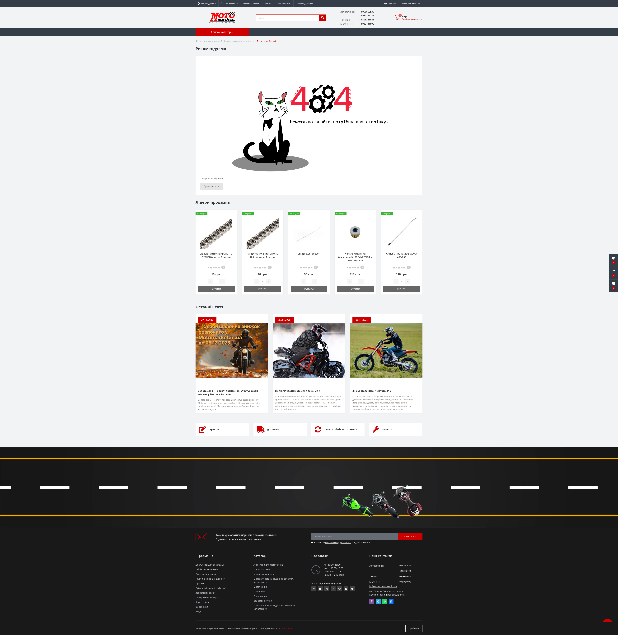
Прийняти (414, 628)
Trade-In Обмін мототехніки (340, 429)
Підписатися (410, 536)
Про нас (200, 583)
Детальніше (286, 628)
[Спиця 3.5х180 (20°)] (309, 232)
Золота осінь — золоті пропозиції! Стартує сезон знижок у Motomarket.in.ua (228, 392)
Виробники (202, 606)
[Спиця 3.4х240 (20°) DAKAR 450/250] (402, 232)
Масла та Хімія (261, 569)
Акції (198, 611)
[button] (229, 3)
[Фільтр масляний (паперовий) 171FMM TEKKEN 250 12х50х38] (355, 232)
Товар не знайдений (266, 41)
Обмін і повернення (207, 569)
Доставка (273, 429)
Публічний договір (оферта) (211, 588)
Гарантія (213, 429)
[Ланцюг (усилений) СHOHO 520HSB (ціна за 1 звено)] (216, 232)
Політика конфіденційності (338, 542)
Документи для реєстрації (210, 564)
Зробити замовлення (412, 19)
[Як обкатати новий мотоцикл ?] (386, 350)
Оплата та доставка (206, 574)
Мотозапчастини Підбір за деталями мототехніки (227, 41)
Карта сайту (202, 602)
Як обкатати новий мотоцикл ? (371, 390)
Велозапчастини (262, 600)
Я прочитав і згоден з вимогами (342, 542)
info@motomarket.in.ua (383, 586)
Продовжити (211, 186)
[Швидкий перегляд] (232, 224)
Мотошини (259, 591)
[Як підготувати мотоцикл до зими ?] (309, 350)
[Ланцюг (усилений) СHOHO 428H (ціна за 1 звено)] (263, 232)
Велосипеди (260, 596)
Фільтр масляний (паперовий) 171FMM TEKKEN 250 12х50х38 (355, 257)
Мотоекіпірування (263, 574)
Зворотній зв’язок (251, 3)
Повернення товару (207, 597)
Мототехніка (260, 586)
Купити (216, 289)
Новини (268, 3)
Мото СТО (387, 429)
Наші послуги (284, 3)
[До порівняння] (231, 219)
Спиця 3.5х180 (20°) (309, 253)
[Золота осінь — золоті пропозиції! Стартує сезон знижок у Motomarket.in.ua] (232, 350)
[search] (322, 17)
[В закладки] (231, 214)
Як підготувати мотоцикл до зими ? (297, 390)
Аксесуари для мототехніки (268, 564)
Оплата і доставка (304, 3)
